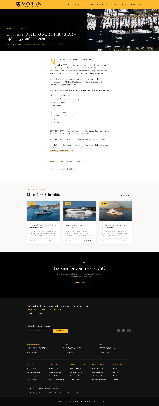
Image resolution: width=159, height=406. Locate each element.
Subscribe (60, 330)
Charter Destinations (55, 376)
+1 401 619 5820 (104, 353)
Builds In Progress (76, 372)
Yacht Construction (76, 368)
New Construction (94, 5)
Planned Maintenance (99, 380)
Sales (69, 5)
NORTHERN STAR (90, 68)
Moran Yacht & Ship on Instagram (129, 330)
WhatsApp (80, 161)
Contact (133, 5)
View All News (126, 195)
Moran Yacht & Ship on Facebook (124, 330)
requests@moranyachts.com (61, 151)
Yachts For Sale (32, 368)
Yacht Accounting (97, 372)
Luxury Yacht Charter (55, 372)
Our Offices (117, 376)
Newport (102, 344)
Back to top (99, 401)
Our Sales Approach (33, 372)
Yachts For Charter (54, 368)
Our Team (116, 372)
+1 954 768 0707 (32, 353)
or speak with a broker (79, 288)
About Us (116, 368)
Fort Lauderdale (33, 344)
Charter (79, 5)
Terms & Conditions (44, 388)
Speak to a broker (35, 313)
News (8, 44)
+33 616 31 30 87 (68, 353)
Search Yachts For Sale (79, 282)
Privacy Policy (31, 388)
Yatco (55, 148)
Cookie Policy (56, 388)
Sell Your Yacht (31, 380)
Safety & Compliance (98, 376)
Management (111, 5)
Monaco (66, 344)
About (123, 5)
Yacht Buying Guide (33, 376)
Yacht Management (98, 368)
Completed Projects (76, 376)
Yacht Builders (74, 380)
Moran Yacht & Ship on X (118, 330)
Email (71, 161)
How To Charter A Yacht (56, 380)
